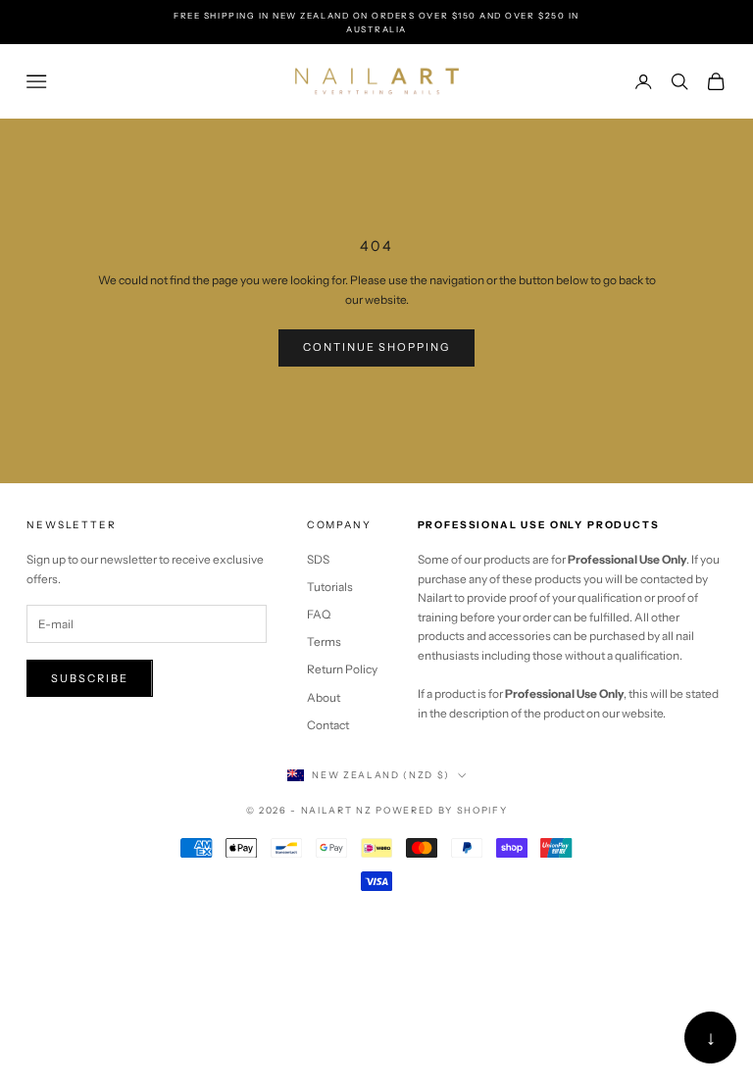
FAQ (318, 614)
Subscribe (89, 678)
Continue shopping (377, 347)
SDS (318, 559)
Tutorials (330, 586)
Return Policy (342, 669)
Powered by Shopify (441, 810)
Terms (324, 641)
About (323, 697)
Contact (328, 724)
